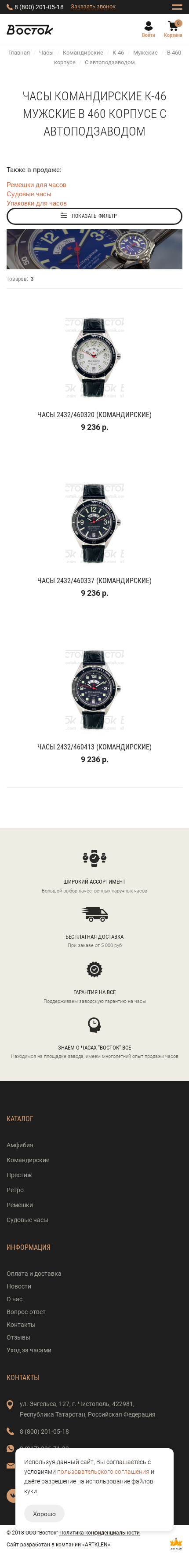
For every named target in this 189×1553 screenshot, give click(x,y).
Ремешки (20, 1204)
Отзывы (18, 1337)
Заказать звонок (93, 6)
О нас (14, 1299)
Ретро (15, 1189)
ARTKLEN (96, 1545)
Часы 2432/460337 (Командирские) (94, 580)
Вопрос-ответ (26, 1311)
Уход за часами (29, 1350)
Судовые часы (29, 193)
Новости (19, 1286)
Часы (46, 52)
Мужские (145, 52)
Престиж (19, 1175)
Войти (148, 35)
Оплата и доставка (34, 1273)
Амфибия (20, 1145)
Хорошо (44, 1513)
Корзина (173, 35)
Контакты (21, 1324)
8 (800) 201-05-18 (39, 7)
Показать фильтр (94, 216)
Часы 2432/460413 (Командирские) (94, 747)
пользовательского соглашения (103, 1471)
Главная (19, 52)
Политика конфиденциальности (99, 1533)
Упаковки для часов (37, 202)
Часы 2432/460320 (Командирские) (94, 415)
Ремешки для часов (36, 184)
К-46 (118, 52)
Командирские (83, 52)
